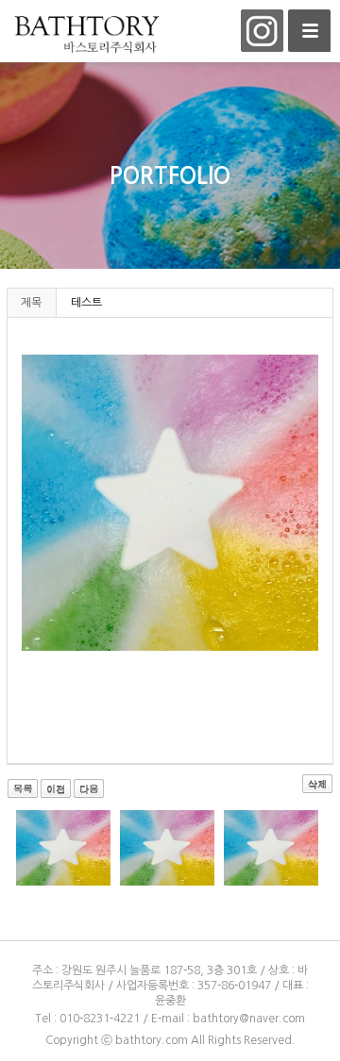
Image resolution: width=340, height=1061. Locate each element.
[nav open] (309, 30)
